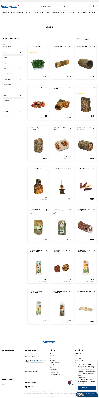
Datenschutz (78, 353)
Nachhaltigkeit (53, 369)
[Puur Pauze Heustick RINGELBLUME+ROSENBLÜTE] (62, 308)
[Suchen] (65, 6)
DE (97, 1)
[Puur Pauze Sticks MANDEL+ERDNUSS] (38, 268)
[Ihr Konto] (93, 6)
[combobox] (51, 6)
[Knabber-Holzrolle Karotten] (62, 145)
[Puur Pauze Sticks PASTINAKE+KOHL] (38, 308)
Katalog (52, 364)
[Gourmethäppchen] (37, 89)
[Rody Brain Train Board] (84, 293)
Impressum (77, 357)
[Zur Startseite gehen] (10, 6)
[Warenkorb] (96, 6)
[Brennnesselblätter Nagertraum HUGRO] (62, 227)
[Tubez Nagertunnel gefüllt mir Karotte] (38, 145)
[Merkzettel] (90, 6)
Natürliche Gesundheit (8, 46)
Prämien (52, 371)
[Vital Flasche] (37, 170)
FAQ (51, 353)
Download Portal (54, 372)
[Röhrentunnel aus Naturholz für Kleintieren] (85, 227)
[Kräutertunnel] (61, 48)
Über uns (52, 355)
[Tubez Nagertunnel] (84, 48)
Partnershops (53, 358)
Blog (51, 357)
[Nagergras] (37, 48)
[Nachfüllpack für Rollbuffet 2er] (62, 268)
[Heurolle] (37, 211)
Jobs (51, 367)
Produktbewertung (54, 362)
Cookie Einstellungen (55, 374)
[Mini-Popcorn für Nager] (85, 186)
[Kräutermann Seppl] (61, 170)
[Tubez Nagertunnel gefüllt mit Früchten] (85, 145)
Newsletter (52, 360)
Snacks (4, 44)
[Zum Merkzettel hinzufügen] (46, 46)
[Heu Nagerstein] (84, 89)
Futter (4, 41)
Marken (52, 365)
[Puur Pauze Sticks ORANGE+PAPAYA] (85, 268)
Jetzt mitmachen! (86, 388)
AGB (76, 355)
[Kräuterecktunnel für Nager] (62, 104)
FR (95, 1)
